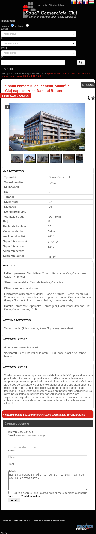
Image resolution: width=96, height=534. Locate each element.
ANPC (4, 533)
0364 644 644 (25, 432)
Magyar (91, 2)
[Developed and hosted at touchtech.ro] (84, 523)
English (79, 2)
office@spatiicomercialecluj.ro (31, 435)
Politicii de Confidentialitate (24, 496)
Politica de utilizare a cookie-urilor (48, 520)
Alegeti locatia (11, 43)
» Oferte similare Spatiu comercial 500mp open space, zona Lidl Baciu (44, 414)
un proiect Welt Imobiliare (51, 5)
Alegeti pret (10, 52)
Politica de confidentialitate (15, 520)
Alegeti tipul (10, 33)
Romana (73, 2)
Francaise (85, 2)
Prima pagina (8, 73)
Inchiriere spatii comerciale (30, 73)
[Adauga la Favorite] (93, 97)
